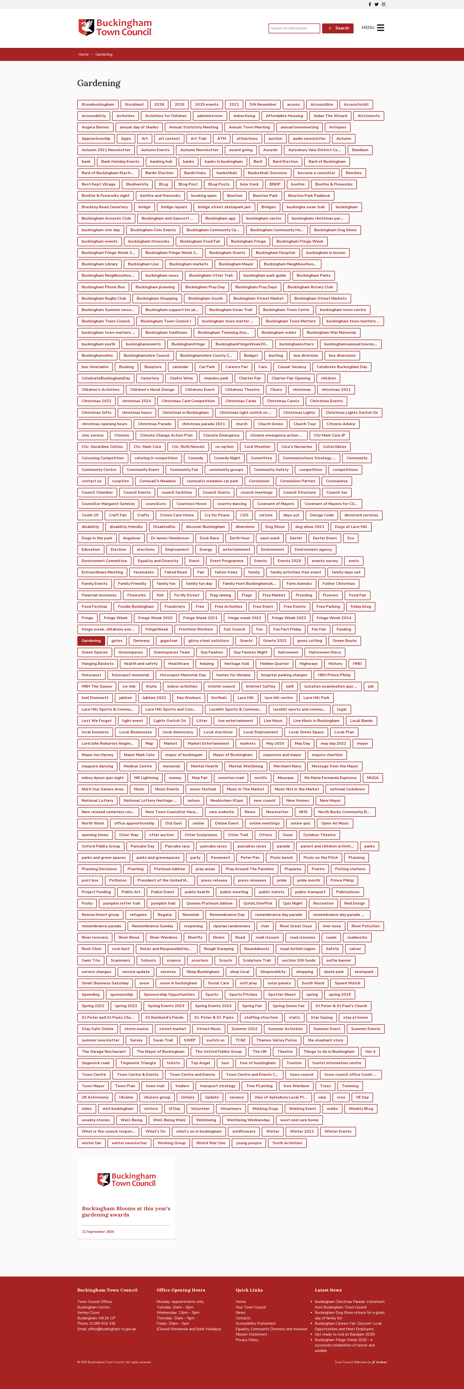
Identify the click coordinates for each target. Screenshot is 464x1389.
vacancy (237, 1097)
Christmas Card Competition (188, 401)
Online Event (227, 823)
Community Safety (271, 469)
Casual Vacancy (292, 367)
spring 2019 (340, 994)
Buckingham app (220, 218)
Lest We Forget (97, 720)
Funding (344, 629)
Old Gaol (173, 823)
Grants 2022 (275, 640)
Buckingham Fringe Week (299, 241)
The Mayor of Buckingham (160, 1051)
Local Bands (361, 720)
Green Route (345, 640)
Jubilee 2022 (154, 697)
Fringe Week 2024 (334, 618)
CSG (244, 515)
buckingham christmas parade (319, 218)
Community (357, 458)
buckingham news (162, 275)
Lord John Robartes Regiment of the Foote (110, 743)
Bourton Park (265, 195)
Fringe (87, 618)
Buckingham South (205, 298)
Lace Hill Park (316, 697)
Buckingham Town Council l (166, 321)
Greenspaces (130, 652)
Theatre (285, 1051)
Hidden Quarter (274, 663)
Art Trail (199, 138)
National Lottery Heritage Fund (152, 800)
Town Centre (94, 1074)
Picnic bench (281, 857)
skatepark (364, 971)
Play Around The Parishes (250, 869)
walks (332, 1108)
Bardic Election (159, 173)
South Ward (313, 983)
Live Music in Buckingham (316, 720)
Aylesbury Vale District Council (317, 150)
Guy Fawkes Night (251, 652)
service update (136, 971)
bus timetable (95, 367)
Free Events (295, 606)
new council (265, 800)
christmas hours (137, 412)
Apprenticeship (96, 138)
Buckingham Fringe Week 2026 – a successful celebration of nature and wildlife (345, 1345)
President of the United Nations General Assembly (166, 880)
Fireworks (136, 595)
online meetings (264, 823)
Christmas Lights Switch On (352, 412)
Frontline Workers (196, 629)
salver (355, 948)
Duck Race (209, 538)
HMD (357, 663)
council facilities (176, 492)
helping (207, 663)
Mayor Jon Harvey (97, 755)
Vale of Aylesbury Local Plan (281, 1097)
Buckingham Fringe (248, 241)
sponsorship (121, 994)
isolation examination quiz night (333, 686)
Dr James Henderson (170, 538)
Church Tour (305, 424)
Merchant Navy (287, 766)
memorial (171, 766)
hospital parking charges (284, 675)
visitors (151, 1108)
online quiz (300, 823)
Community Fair (184, 469)
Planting (136, 869)
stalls (294, 1017)
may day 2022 (333, 743)
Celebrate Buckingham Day (342, 367)
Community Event (143, 469)
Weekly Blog (361, 1108)
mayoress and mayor (282, 755)
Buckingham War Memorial (331, 332)
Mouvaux (286, 777)
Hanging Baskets (98, 663)
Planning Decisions (99, 869)
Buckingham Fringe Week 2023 (110, 252)
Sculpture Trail (257, 960)
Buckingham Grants (227, 252)
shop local (240, 971)
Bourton (234, 195)
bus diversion (306, 355)
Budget (251, 355)
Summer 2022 (245, 1029)
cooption (120, 481)
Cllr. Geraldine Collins (102, 446)
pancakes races (252, 846)
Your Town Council (251, 1307)
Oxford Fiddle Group (101, 846)
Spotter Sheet (282, 994)
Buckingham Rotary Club (310, 287)
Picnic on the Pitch (321, 857)
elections (146, 549)
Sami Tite (91, 960)
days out (291, 515)
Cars (263, 367)
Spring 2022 (93, 1006)
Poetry (318, 869)
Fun (259, 629)
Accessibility (94, 116)
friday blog (361, 606)
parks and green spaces (104, 857)
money (175, 777)
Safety (332, 948)
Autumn (343, 138)
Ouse (288, 835)
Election (118, 549)
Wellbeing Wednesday (248, 1120)
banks (188, 161)
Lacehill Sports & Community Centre (238, 709)
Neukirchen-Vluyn (226, 800)
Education (91, 549)
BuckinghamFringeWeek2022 (243, 344)
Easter (296, 538)
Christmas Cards (240, 401)
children (328, 378)
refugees (138, 914)
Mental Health (204, 766)
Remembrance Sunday (152, 926)
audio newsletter (309, 138)
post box (90, 880)
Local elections (218, 732)
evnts (353, 561)
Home (241, 1301)
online (198, 823)
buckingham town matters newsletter (355, 321)
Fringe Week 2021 (200, 618)
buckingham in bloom (325, 252)
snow (144, 983)
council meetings (257, 492)
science (174, 960)
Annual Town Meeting (249, 127)
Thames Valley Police (276, 1040)
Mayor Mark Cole (139, 755)
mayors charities (327, 755)
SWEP (190, 1040)
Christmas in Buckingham (185, 412)
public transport (310, 892)
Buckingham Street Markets (320, 298)
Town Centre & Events (138, 1074)
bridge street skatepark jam (224, 207)
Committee (261, 458)
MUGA (373, 777)
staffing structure (261, 1017)
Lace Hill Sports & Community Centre (110, 709)
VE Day (362, 1097)
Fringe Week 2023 (289, 618)
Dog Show (275, 526)
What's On (155, 1131)
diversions (245, 526)
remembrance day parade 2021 (341, 914)
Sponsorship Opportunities (169, 994)
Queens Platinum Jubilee (209, 903)
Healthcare (178, 663)
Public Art (131, 892)
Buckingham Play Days (256, 287)
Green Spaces (95, 652)
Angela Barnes (95, 127)
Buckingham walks (279, 332)
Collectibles (334, 446)
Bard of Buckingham (327, 161)
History (335, 663)
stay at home (355, 1017)
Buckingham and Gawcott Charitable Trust (170, 218)
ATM (221, 138)
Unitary (187, 1097)
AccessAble (322, 104)
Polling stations (350, 869)
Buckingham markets (188, 264)
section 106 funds (299, 960)
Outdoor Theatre (319, 835)
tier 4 (370, 1051)
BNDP (275, 184)
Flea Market (274, 595)
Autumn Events (155, 150)
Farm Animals (299, 583)
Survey (136, 1040)
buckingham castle (263, 218)
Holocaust (91, 675)
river (265, 926)
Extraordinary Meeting (102, 572)
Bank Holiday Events (120, 161)
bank (86, 161)
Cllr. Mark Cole (147, 446)
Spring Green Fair (289, 1006)
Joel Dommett (95, 697)
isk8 (290, 686)
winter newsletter (129, 1143)
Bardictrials (195, 173)
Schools (148, 960)
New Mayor (330, 800)
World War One (210, 1143)
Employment (177, 549)
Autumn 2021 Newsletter (106, 150)
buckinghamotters (296, 344)
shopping (304, 971)
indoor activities (182, 686)
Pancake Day (142, 846)
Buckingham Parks (314, 275)
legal (342, 709)
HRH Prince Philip (334, 675)
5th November (263, 104)
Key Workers (189, 697)
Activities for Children (166, 116)
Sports (211, 994)
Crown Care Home (177, 515)
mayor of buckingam (184, 755)
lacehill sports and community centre (302, 709)
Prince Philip (342, 880)
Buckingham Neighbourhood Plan (110, 275)
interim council (221, 686)
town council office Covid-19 (351, 1074)
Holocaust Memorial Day (183, 675)
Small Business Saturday (105, 983)
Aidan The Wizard (330, 116)
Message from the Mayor (335, 766)
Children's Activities (101, 389)
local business (95, 732)
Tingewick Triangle (138, 1063)
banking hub (161, 161)
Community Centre (99, 469)
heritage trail (237, 663)
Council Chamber (97, 492)
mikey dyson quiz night (103, 777)
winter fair (91, 1143)
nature (194, 800)
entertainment (236, 549)
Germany (141, 640)
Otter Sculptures (201, 835)
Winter (272, 1131)
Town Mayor (93, 1086)
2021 (234, 104)
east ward (269, 538)
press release (214, 880)
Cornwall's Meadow (157, 481)
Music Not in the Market (297, 789)
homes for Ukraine (234, 675)
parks (369, 846)
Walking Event (302, 1108)
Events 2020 (289, 561)
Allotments (369, 116)
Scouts (225, 960)
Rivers (219, 937)
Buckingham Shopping (157, 298)
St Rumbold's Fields (164, 1017)
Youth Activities (287, 1143)
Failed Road (176, 572)
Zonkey (381, 1362)
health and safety (141, 663)
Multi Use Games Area (102, 789)
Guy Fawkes (212, 652)
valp (322, 1097)
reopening (193, 926)
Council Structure (299, 492)
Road (240, 937)
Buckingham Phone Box (103, 287)
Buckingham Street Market (258, 298)
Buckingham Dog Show (335, 230)
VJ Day (174, 1108)
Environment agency (313, 549)
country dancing (231, 503)
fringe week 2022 (244, 618)
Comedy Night (227, 458)
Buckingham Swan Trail (231, 309)
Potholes (118, 880)
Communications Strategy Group (311, 458)
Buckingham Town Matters (291, 321)
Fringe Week (116, 618)
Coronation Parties (297, 481)
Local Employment (260, 732)
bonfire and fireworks (160, 195)
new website (221, 812)
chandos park (216, 378)
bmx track (249, 184)
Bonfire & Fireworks (334, 184)
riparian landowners (231, 926)
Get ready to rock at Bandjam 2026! (345, 1334)
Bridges (268, 207)
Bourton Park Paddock (309, 195)
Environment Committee (104, 561)
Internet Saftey (260, 686)
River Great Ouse (296, 926)
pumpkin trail (163, 903)
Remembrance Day (227, 914)
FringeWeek (156, 629)
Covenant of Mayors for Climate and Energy (333, 503)
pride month (308, 880)
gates (117, 640)
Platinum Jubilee (169, 869)
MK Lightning (146, 777)
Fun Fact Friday (287, 629)
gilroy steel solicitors (208, 640)
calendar (180, 367)
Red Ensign (354, 903)
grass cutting (309, 640)
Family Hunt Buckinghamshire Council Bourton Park (251, 583)
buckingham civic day (101, 230)
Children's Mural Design (152, 389)
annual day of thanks (139, 127)
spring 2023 (126, 1006)
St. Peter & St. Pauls (214, 1017)
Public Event (162, 892)
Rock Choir (92, 948)
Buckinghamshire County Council (209, 355)
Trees (325, 1086)
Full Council (235, 629)
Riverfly (195, 937)
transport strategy (217, 1086)
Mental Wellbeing (246, 766)
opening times (95, 835)
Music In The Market (245, 789)
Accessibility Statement (256, 1323)
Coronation (259, 481)
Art (145, 138)
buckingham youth (98, 344)
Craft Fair (118, 515)
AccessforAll (356, 104)
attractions (247, 138)
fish (160, 595)
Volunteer (200, 1108)
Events (260, 561)
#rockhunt (134, 104)
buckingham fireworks (148, 241)
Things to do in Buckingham (329, 1051)
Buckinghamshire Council (147, 355)
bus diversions (342, 355)
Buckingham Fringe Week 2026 (174, 252)
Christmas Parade (154, 424)
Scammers (120, 960)
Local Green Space (306, 732)
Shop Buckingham (203, 971)
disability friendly (126, 526)
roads (331, 937)
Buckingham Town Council (106, 321)
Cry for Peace (217, 515)
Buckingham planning (155, 287)
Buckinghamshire (97, 355)
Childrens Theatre (242, 389)
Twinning (350, 1086)
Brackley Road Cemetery (105, 207)
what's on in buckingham (199, 1131)
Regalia (165, 914)
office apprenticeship (134, 823)
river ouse (332, 926)
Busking (126, 367)
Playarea (293, 869)
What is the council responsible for (110, 1131)
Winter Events (338, 1131)
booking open (204, 195)
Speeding (91, 994)
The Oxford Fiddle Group (218, 1051)
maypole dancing (97, 766)
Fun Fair (319, 629)
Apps (126, 138)
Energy (206, 549)
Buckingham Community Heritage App (279, 230)
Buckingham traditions (166, 332)
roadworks (357, 937)
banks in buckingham (224, 161)
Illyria (151, 686)
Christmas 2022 (96, 401)
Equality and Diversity (158, 561)
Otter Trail (238, 835)
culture (266, 515)
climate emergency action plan (279, 435)
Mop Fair (200, 777)
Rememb (190, 914)
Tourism (294, 1063)
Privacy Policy (247, 1339)
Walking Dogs (265, 1108)
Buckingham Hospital (276, 252)
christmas (302, 389)
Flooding (304, 595)
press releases (252, 880)
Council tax (336, 492)
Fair (200, 572)
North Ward (93, 823)
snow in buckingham (178, 983)
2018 (159, 104)
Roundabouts (256, 948)
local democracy (178, 732)
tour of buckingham (258, 1063)
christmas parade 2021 (203, 424)
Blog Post (188, 184)
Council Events (137, 492)
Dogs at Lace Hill (351, 526)
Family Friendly (132, 583)
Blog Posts (219, 184)
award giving (241, 150)
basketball (227, 173)
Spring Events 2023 (166, 1006)
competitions (345, 469)
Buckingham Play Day (205, 287)
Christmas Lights (299, 412)
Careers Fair (236, 367)
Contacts (243, 1318)
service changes (96, 971)
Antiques (337, 127)
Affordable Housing (284, 116)
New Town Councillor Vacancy (173, 812)
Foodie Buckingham (136, 606)
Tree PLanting (259, 1086)
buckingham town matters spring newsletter (110, 332)
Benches (354, 173)
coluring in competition (156, 458)
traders (182, 1086)
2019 (179, 104)
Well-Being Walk (169, 1120)
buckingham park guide (265, 275)
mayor (362, 743)
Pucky (87, 903)
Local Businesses (135, 732)
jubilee (125, 697)
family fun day (199, 583)
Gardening (91, 640)
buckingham (347, 207)
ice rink (129, 686)
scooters (199, 960)
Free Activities (228, 606)
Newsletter (277, 812)
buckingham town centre (343, 309)
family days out (346, 572)
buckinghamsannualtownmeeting (353, 344)
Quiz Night (293, 903)
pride (282, 880)
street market (172, 1029)
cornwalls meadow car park (212, 481)
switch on (215, 1040)
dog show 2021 (309, 526)
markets (248, 743)
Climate (121, 435)
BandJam (360, 150)
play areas (205, 869)
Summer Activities (285, 1029)
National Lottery (97, 800)
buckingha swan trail (306, 207)
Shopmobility (272, 971)
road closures (302, 937)
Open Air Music (335, 823)
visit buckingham (117, 1108)
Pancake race (177, 846)
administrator (210, 116)
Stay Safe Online (98, 1029)
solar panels (279, 983)
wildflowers (243, 1131)
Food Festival (94, 606)
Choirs (276, 389)
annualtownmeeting (300, 127)
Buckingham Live (143, 264)
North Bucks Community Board (346, 812)
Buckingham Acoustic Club (106, 218)
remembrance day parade (278, 914)
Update (212, 1097)
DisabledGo (164, 526)
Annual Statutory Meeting (193, 127)
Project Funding (96, 892)
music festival (203, 789)
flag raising (220, 595)
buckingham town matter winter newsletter (231, 321)
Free (200, 606)
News (250, 812)
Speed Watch (347, 983)
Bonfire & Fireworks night (106, 195)
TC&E (240, 1040)
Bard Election (285, 161)
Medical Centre (138, 766)
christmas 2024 (136, 401)
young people (249, 1143)
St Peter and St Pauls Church (109, 1017)
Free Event (263, 606)
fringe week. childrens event (108, 629)
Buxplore (153, 367)
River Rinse (129, 937)
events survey (325, 561)
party (195, 857)
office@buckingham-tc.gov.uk (112, 1329)
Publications (348, 892)
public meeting (234, 892)
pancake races (213, 846)
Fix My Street (186, 595)
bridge (144, 207)
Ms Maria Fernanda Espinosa (330, 777)
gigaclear (169, 640)
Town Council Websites (351, 1362)
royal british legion (297, 948)
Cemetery (150, 378)
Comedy (195, 458)
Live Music (273, 720)
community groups (226, 469)
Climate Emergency (221, 435)
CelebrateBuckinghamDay (106, 378)
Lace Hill (246, 697)
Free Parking (328, 606)
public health (197, 892)
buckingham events (100, 241)
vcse (341, 1097)
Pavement (220, 857)
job (371, 686)
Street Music (209, 1029)
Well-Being (131, 1120)
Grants (246, 640)
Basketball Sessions (267, 173)
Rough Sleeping (219, 948)
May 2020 (275, 743)
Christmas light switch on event (248, 412)
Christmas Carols (283, 401)
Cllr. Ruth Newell (188, 446)
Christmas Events (326, 401)
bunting (276, 355)
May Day (302, 743)
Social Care (218, 983)
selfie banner (338, 960)
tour (225, 1063)
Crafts (143, 515)
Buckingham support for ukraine (174, 309)
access (293, 104)
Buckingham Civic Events (153, 230)
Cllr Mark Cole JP (329, 435)
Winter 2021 (302, 1131)
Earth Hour (240, 538)
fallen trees (226, 572)
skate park (334, 971)
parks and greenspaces (158, 857)
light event (132, 720)
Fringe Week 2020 (155, 618)
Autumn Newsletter (199, 150)
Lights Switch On (170, 720)
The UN (260, 1051)
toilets (173, 1063)
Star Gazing (322, 1017)
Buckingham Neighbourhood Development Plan (292, 264)
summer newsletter (100, 1040)
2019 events (207, 104)
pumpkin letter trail (121, 903)
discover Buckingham (205, 526)
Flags (247, 595)
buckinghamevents (143, 344)
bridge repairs (174, 207)
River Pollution (366, 926)
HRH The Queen (97, 686)
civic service (93, 435)
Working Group (172, 1143)
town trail (155, 1086)
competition (310, 469)
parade (283, 846)
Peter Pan (250, 857)
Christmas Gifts (96, 412)
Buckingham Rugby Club (104, 298)
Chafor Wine (181, 378)
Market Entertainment (208, 743)
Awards (270, 150)
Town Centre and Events (192, 1074)
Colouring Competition (103, 458)
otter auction (161, 835)
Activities (125, 116)
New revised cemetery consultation (110, 812)
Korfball (219, 697)
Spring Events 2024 (213, 1006)
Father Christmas (339, 583)
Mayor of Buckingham (233, 755)
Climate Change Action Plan (166, 435)
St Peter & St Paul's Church (341, 1006)
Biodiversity (137, 184)
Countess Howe (192, 503)
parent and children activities (328, 846)
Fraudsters (175, 606)
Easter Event (325, 538)
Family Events (95, 583)
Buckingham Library (99, 264)
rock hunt (121, 948)
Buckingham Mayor (236, 264)
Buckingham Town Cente (286, 309)
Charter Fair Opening (291, 378)
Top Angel (200, 1063)
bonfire (298, 184)
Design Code (322, 515)
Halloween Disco (325, 652)
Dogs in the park (97, 538)
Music (139, 789)
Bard (258, 161)
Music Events (167, 789)
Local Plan (344, 732)
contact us (92, 481)
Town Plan (125, 1086)
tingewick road (95, 1063)
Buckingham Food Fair (200, 241)
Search (341, 28)
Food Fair (357, 595)
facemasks (144, 572)
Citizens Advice (340, 424)
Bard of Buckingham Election (108, 173)
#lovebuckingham (98, 104)
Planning (356, 857)
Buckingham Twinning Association (226, 332)
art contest (169, 138)
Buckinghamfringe (188, 344)
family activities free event (295, 572)
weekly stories (96, 1120)
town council (302, 1074)
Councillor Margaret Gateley (108, 503)
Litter (201, 720)
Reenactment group (100, 914)
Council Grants (216, 492)
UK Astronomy (95, 1097)
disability (90, 526)
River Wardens (163, 937)
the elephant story (325, 1040)
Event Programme (227, 561)
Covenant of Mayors (275, 503)
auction (275, 138)
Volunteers (230, 1108)
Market (170, 743)
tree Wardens (296, 1086)
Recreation (323, 903)
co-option (224, 446)
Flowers (330, 595)
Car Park (207, 367)
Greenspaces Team (172, 652)
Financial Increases (99, 595)
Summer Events (365, 1029)
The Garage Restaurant (104, 1051)
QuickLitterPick (257, 903)
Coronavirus (337, 481)
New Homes (297, 800)
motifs (260, 777)
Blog (163, 184)
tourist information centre (336, 1063)
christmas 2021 (336, 389)
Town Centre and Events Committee (254, 1074)
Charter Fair (250, 378)
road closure (267, 937)
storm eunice (136, 1029)
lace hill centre (279, 697)
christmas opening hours (104, 424)
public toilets (271, 892)
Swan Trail (163, 1040)
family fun (166, 583)
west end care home (299, 1120)
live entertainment (235, 720)
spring (312, 994)
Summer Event (327, 1029)
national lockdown (347, 789)
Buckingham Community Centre (215, 230)
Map (149, 743)
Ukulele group (157, 1097)
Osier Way (128, 835)
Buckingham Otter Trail (211, 275)
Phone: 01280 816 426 (96, 1323)
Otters (265, 835)
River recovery (95, 937)
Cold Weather (257, 446)
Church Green (270, 424)
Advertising (244, 116)
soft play (248, 983)
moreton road (231, 777)
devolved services (361, 515)
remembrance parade (101, 926)
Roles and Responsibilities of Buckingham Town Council (169, 948)
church (241, 424)
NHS (303, 812)
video (87, 1108)
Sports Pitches (243, 994)
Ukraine (126, 1097)
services (168, 971)
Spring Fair (252, 1006)
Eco (351, 538)
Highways (309, 663)
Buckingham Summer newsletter (110, 309)
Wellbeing (206, 1120)
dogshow (131, 538)
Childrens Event (200, 389)
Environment (272, 549)
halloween (288, 652)
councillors (155, 503)
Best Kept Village (99, 184)
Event (194, 561)
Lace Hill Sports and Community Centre (174, 709)
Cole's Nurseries (296, 446)
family (254, 572)
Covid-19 (90, 515)
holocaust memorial (130, 675)
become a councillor (316, 173)
